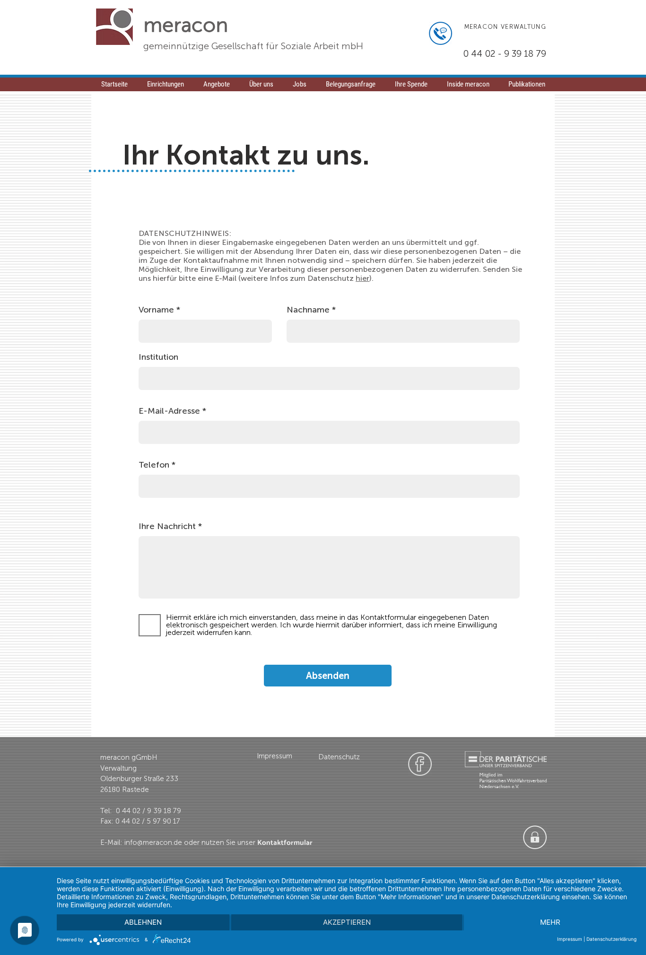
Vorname (156, 309)
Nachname (308, 309)
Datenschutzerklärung (611, 939)
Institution (158, 357)
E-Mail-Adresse (169, 411)
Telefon (154, 464)
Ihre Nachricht (167, 526)
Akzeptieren (347, 922)
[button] (299, 87)
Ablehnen (143, 922)
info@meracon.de (153, 842)
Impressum (569, 939)
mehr (550, 922)
